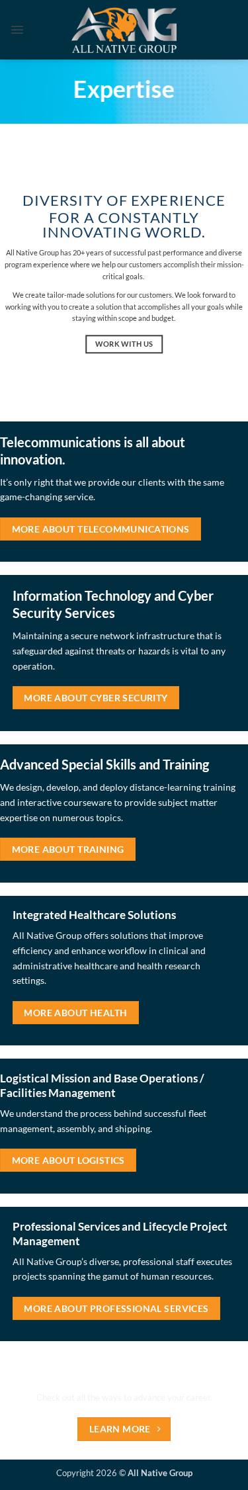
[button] (17, 30)
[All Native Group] (124, 29)
